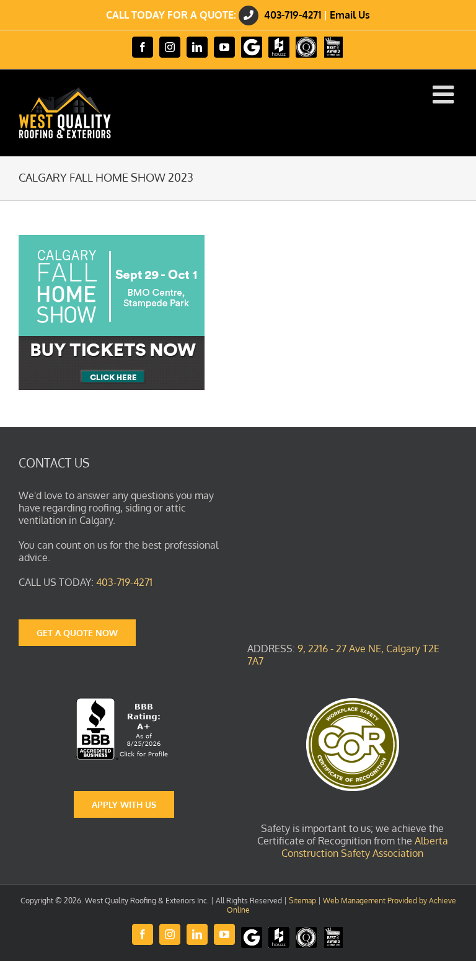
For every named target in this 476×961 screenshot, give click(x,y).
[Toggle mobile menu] (445, 94)
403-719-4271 (292, 15)
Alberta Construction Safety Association (364, 847)
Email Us (350, 15)
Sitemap (302, 900)
